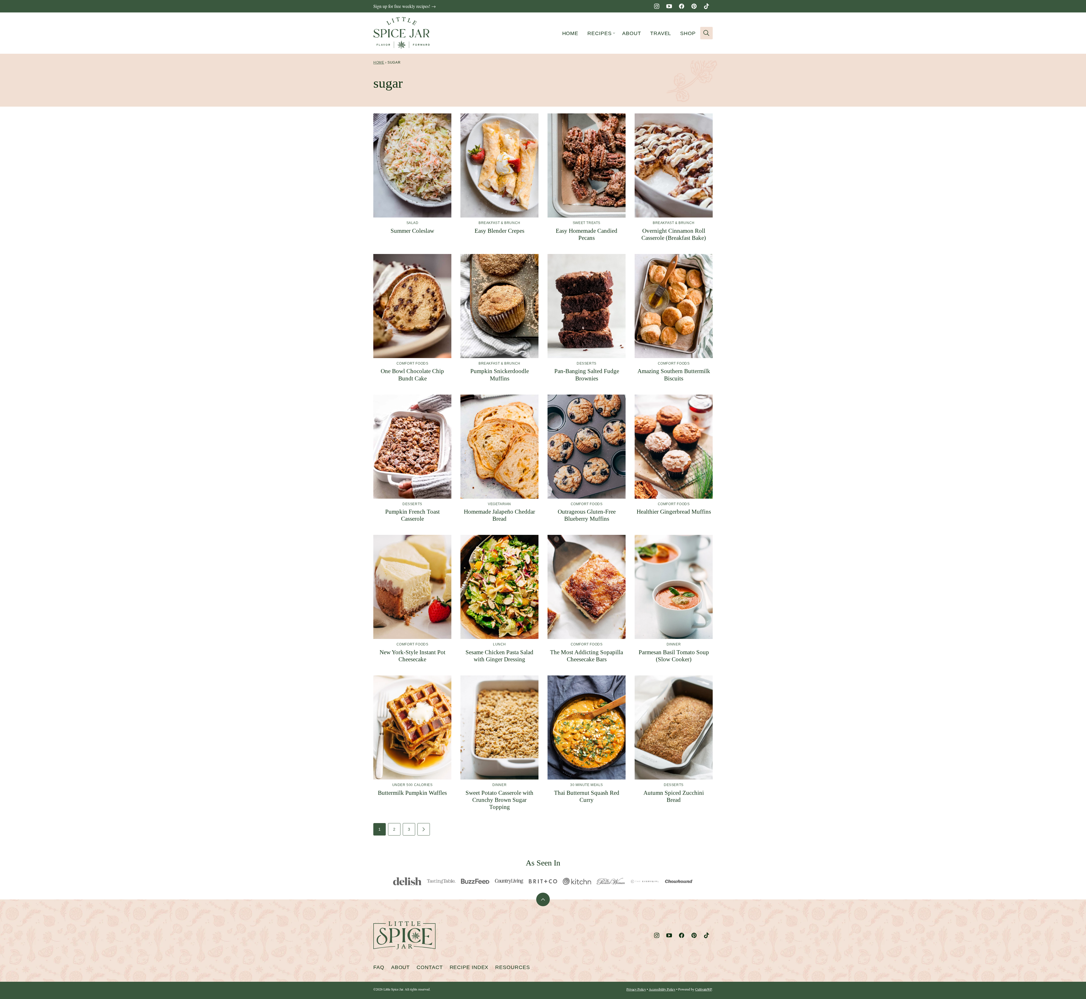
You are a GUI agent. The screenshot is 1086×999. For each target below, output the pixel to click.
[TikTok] (706, 6)
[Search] (706, 33)
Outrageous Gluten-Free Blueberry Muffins (587, 515)
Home (570, 33)
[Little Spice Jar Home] (401, 33)
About (631, 33)
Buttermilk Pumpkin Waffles (412, 792)
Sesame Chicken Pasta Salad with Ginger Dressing (499, 656)
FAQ (378, 967)
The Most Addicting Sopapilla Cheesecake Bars (586, 656)
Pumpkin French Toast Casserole (412, 515)
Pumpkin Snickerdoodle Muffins (499, 375)
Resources (512, 967)
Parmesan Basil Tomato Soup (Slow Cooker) (674, 656)
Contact (430, 967)
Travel (660, 33)
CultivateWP (703, 989)
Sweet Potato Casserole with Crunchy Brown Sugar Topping (499, 799)
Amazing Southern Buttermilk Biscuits (673, 375)
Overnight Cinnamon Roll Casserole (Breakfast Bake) (673, 234)
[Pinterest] (694, 6)
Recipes (599, 33)
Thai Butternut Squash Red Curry (586, 796)
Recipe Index (469, 967)
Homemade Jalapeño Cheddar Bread (499, 515)
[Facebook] (681, 6)
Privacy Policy (636, 989)
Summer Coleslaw (412, 230)
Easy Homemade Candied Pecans (586, 234)
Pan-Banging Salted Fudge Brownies (586, 375)
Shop (688, 33)
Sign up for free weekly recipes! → (404, 6)
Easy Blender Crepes (499, 230)
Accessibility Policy (662, 989)
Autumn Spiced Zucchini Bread (673, 796)
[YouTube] (669, 6)
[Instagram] (656, 6)
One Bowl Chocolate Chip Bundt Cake (412, 375)
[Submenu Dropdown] (614, 33)
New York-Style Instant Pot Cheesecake (412, 656)
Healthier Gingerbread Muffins (674, 511)
